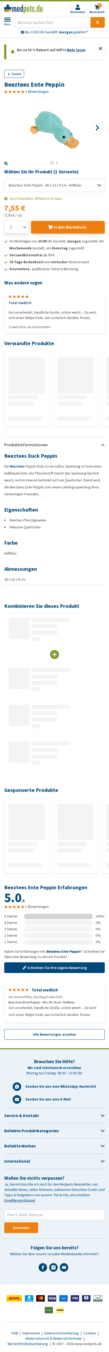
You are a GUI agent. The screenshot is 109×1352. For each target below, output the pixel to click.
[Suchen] (97, 22)
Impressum (31, 1333)
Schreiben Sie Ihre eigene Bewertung (57, 967)
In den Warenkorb (70, 227)
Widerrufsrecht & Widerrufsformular (54, 1338)
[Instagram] (54, 1269)
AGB (15, 1333)
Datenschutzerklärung (62, 1333)
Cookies (90, 1333)
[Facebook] (44, 1269)
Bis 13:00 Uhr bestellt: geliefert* (56, 32)
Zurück (16, 74)
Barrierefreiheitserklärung (28, 1343)
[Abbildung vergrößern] (6, 163)
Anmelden (21, 1227)
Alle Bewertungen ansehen (54, 1034)
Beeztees (17, 466)
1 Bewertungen (37, 91)
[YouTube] (65, 1269)
